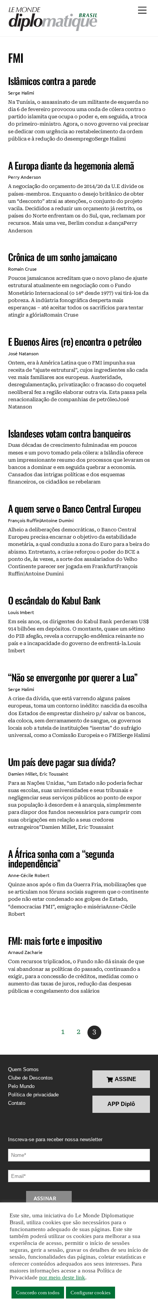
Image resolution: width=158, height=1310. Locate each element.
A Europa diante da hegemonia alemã (71, 165)
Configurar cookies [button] (90, 1292)
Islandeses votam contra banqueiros (69, 433)
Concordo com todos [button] (37, 1292)
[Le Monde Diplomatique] (52, 19)
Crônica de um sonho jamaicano (62, 257)
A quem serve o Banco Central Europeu (74, 508)
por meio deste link (62, 1277)
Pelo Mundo (21, 1086)
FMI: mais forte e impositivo (55, 940)
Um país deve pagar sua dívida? (62, 762)
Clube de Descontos (30, 1078)
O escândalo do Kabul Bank (54, 600)
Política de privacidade (33, 1095)
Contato (16, 1103)
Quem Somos (23, 1069)
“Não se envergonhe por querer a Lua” (72, 677)
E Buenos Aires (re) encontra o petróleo (75, 341)
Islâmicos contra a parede (52, 81)
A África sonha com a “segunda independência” (61, 858)
